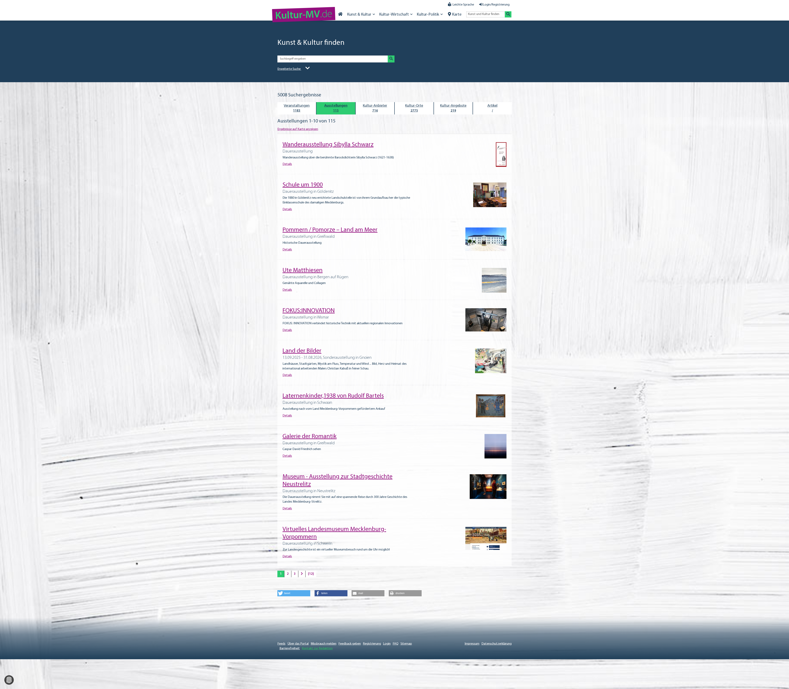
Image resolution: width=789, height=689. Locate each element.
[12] (311, 574)
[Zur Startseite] (340, 14)
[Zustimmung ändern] (9, 680)
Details (287, 164)
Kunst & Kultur (359, 15)
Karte (456, 15)
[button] (293, 593)
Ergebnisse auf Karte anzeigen (297, 129)
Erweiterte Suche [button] (289, 69)
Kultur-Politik (428, 15)
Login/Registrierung (496, 4)
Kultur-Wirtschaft (394, 15)
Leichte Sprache (463, 4)
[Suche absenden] (508, 14)
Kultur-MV (303, 15)
